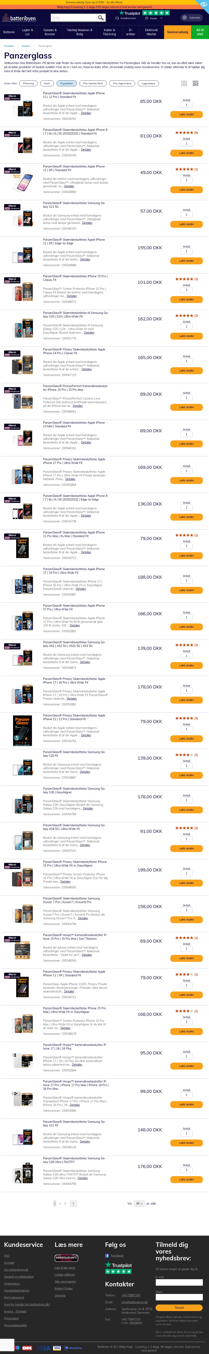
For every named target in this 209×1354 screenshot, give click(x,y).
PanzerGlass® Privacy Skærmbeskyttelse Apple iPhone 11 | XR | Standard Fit (74, 973)
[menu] (104, 32)
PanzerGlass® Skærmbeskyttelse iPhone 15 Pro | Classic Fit (75, 278)
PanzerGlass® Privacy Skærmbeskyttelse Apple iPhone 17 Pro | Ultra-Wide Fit (74, 461)
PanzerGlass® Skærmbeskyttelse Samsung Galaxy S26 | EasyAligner (74, 790)
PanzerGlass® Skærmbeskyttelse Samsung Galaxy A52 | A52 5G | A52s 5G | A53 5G (74, 644)
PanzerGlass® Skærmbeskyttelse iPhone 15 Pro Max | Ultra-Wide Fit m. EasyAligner (74, 1010)
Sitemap (60, 1295)
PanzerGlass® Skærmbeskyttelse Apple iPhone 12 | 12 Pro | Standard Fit (74, 95)
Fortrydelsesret (14, 1297)
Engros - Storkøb (15, 1311)
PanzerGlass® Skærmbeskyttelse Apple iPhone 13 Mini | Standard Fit (74, 424)
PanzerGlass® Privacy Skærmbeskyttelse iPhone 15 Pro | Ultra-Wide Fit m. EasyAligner (75, 863)
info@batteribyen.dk (134, 1302)
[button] (161, 18)
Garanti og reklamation (19, 1277)
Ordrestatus (12, 1284)
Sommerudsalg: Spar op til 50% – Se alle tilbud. (94, 2)
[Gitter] (184, 83)
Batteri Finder (64, 1288)
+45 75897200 (130, 1295)
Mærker (26, 45)
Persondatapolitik (15, 1325)
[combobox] (78, 17)
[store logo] (19, 18)
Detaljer (86, 113)
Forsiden (9, 45)
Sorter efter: (10, 83)
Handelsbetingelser (16, 1290)
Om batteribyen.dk (16, 1270)
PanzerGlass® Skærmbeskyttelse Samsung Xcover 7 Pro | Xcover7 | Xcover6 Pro (71, 900)
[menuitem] (9, 32)
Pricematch (11, 1318)
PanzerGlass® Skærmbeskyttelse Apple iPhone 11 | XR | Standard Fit (74, 168)
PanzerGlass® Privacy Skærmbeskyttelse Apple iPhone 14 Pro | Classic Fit (74, 351)
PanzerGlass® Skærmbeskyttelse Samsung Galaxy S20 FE (74, 754)
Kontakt (9, 1263)
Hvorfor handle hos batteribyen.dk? (27, 1304)
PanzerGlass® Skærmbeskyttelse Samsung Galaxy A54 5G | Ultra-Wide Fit (74, 827)
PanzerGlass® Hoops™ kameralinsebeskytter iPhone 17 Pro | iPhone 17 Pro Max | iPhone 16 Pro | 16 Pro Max (76, 1085)
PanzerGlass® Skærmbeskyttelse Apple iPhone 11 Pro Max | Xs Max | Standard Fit (74, 534)
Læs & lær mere (65, 1268)
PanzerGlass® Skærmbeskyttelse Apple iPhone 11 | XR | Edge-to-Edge (74, 241)
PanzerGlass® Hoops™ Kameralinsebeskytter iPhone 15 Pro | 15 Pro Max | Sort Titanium (75, 937)
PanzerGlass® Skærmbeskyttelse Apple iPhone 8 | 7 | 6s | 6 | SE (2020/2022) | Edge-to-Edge (75, 497)
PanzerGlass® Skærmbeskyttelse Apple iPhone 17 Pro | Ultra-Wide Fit (74, 607)
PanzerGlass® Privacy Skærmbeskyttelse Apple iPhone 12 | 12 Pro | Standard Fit (74, 717)
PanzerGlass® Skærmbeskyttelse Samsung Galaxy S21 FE (74, 1123)
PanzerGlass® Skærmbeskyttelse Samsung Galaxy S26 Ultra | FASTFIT (74, 1160)
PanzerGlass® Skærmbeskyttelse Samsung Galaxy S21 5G (74, 205)
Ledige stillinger (65, 1275)
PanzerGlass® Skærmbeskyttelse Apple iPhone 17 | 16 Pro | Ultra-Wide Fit (74, 571)
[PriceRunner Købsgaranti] (66, 1258)
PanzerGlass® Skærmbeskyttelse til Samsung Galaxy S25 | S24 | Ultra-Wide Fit (76, 314)
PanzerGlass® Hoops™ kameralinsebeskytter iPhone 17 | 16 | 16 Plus (75, 1046)
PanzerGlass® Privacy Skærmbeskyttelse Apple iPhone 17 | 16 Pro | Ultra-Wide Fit (74, 680)
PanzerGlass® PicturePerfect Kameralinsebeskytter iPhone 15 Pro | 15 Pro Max (75, 388)
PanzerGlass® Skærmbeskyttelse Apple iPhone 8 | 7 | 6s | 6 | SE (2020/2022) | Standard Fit (75, 131)
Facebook (117, 1255)
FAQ (7, 1256)
